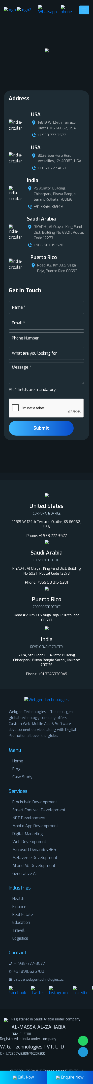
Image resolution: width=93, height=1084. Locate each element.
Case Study (22, 777)
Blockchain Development (34, 802)
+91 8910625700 (28, 971)
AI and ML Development (33, 865)
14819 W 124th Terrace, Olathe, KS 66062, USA (57, 125)
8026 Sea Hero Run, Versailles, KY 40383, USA (59, 158)
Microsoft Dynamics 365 (34, 849)
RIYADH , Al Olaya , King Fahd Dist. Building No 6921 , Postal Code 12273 (59, 232)
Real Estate (22, 914)
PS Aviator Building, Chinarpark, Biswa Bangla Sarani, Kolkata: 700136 (55, 194)
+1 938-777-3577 (52, 135)
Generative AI (24, 873)
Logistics (20, 938)
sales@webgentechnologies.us (38, 979)
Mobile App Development (35, 825)
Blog (16, 769)
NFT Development (29, 818)
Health (18, 898)
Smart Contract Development (38, 810)
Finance (19, 906)
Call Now (26, 1077)
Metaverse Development (34, 857)
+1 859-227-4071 (52, 168)
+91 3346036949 (48, 206)
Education (21, 922)
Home (17, 761)
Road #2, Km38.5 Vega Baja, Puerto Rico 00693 (57, 268)
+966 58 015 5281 (49, 245)
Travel (18, 930)
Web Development (29, 841)
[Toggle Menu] (85, 9)
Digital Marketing (27, 833)
